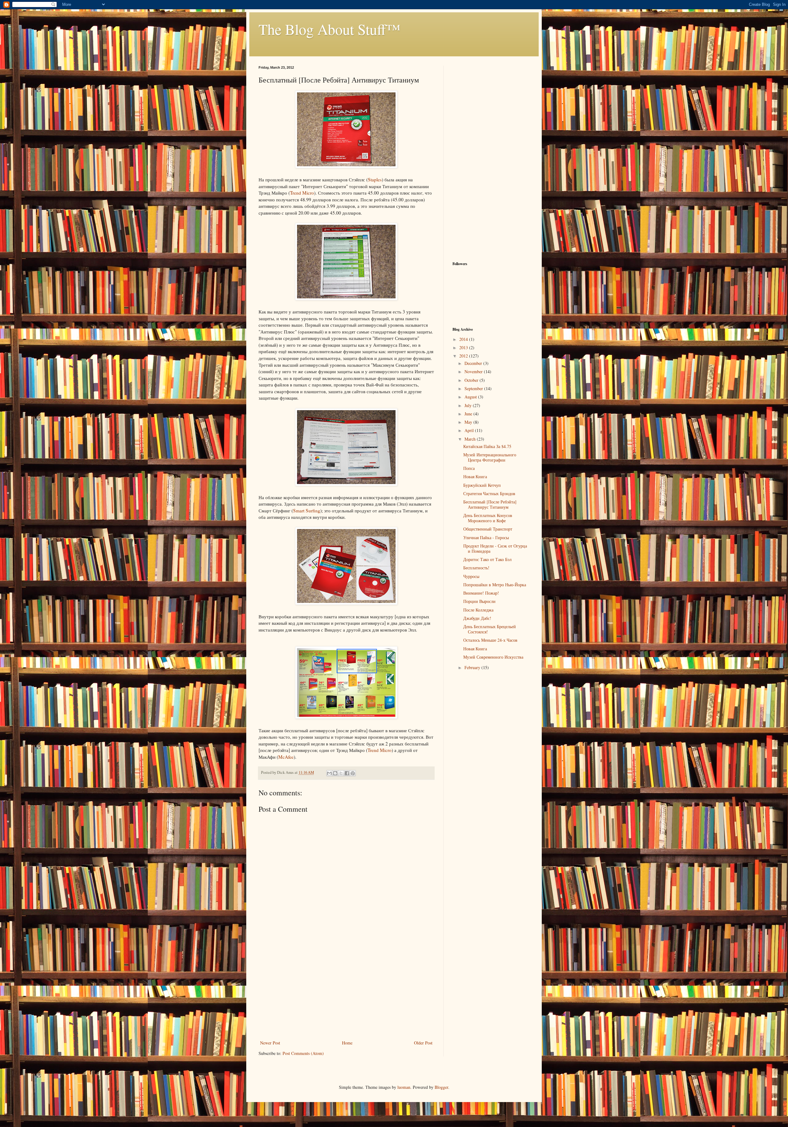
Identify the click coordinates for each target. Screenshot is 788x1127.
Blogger (441, 1087)
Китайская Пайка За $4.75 (487, 446)
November (474, 371)
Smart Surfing (306, 510)
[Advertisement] (346, 992)
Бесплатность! (476, 568)
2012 (464, 356)
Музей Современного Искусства (493, 657)
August (471, 397)
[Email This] (329, 773)
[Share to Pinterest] (353, 773)
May (468, 422)
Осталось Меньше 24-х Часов (490, 640)
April (469, 430)
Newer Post (270, 1043)
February (472, 667)
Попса (469, 468)
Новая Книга (475, 476)
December (473, 363)
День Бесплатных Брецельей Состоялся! (489, 629)
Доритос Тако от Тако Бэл (487, 559)
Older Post (423, 1043)
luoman (403, 1087)
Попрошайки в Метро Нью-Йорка (494, 585)
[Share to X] (341, 773)
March (470, 439)
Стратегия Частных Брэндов (489, 493)
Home (347, 1043)
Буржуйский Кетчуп (482, 485)
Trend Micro (302, 193)
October (472, 380)
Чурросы (471, 576)
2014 (464, 339)
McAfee (286, 757)
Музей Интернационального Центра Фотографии (489, 457)
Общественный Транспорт (487, 529)
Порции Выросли (479, 601)
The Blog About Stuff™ (329, 29)
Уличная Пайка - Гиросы (486, 537)
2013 (464, 347)
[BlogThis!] (335, 773)
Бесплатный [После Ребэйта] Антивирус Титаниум (490, 504)
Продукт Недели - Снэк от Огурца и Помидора (495, 548)
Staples (375, 179)
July (468, 405)
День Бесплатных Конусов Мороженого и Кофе (487, 517)
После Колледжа (478, 610)
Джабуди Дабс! (477, 618)
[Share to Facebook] (347, 773)
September (474, 388)
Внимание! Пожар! (481, 593)
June (468, 414)
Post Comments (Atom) (303, 1053)
